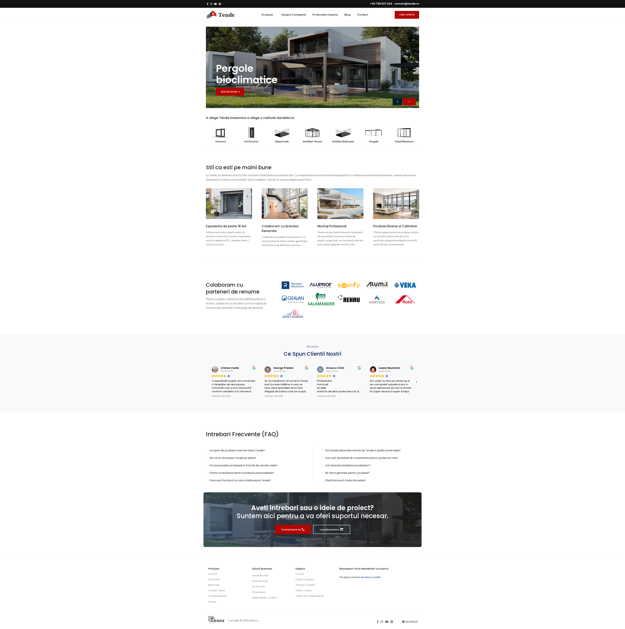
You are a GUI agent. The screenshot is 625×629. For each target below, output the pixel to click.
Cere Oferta (407, 14)
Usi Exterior (214, 579)
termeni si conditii (371, 577)
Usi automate (259, 592)
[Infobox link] (221, 135)
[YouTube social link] (215, 4)
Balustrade (213, 584)
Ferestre (212, 573)
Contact (300, 573)
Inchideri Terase (216, 590)
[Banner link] (312, 67)
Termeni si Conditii (305, 584)
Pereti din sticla (260, 581)
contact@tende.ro (406, 4)
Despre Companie (305, 579)
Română (412, 621)
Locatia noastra (329, 529)
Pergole (212, 601)
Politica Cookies (304, 590)
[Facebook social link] (207, 4)
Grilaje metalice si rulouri (264, 597)
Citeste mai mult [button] (221, 396)
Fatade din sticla (260, 575)
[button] (416, 382)
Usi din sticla (258, 586)
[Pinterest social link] (220, 4)
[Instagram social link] (211, 4)
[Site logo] (220, 14)
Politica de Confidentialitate (310, 596)
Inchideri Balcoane (217, 596)
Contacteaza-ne (291, 529)
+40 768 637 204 (381, 4)
